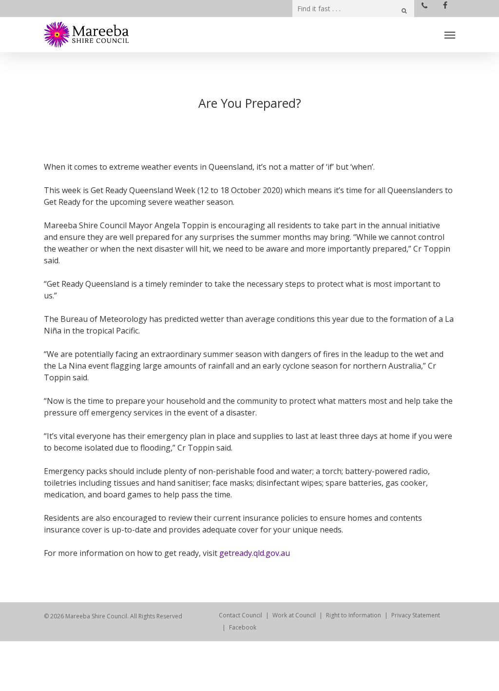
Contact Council (240, 615)
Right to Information (353, 615)
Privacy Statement (415, 615)
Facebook (242, 627)
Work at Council (294, 615)
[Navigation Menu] (449, 34)
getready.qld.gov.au (254, 553)
